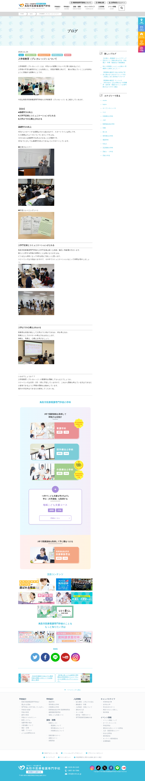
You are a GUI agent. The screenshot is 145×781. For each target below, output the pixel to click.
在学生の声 (106, 704)
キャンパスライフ (108, 699)
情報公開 (101, 2)
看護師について (56, 725)
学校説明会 (106, 725)
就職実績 (52, 740)
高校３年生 (106, 155)
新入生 (105, 132)
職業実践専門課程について (82, 2)
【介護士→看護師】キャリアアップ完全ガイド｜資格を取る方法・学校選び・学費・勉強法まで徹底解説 (114, 60)
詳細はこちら (55, 518)
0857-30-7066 (73, 770)
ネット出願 (79, 712)
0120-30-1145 (73, 767)
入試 (104, 120)
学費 (104, 128)
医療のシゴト (53, 723)
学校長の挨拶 (25, 710)
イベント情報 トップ (110, 720)
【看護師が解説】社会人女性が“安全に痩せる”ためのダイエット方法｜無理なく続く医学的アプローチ (114, 74)
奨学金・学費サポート (83, 715)
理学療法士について (57, 728)
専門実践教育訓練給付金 (84, 717)
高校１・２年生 (108, 151)
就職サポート (53, 738)
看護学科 (67, 55)
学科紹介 (67, 7)
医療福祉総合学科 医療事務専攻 (59, 710)
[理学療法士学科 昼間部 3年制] (54, 459)
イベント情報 (106, 717)
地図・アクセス (26, 730)
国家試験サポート (55, 735)
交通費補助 (106, 741)
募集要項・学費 (81, 704)
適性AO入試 (80, 710)
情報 (112, 7)
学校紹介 (58, 7)
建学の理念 (25, 715)
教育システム (25, 720)
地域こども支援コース (56, 715)
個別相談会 (106, 736)
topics (21, 55)
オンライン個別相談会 (110, 738)
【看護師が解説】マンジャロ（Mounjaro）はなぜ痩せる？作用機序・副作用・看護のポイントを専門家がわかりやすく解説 (115, 84)
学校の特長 (25, 712)
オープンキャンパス (109, 108)
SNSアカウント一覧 (51, 753)
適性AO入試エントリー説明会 (113, 728)
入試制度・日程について (84, 707)
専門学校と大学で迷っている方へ (32, 707)
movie (105, 100)
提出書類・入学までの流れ (85, 702)
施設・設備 (25, 728)
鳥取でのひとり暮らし (110, 710)
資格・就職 (77, 7)
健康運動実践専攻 (55, 712)
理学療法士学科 (57, 55)
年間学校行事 (107, 702)
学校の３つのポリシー (28, 717)
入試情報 (101, 7)
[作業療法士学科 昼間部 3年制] (54, 479)
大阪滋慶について (27, 725)
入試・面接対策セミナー (111, 731)
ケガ (104, 112)
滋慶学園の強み (26, 722)
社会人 (105, 144)
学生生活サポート (109, 707)
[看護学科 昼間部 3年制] (54, 438)
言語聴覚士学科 (108, 147)
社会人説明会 (107, 733)
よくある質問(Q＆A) (28, 733)
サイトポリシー (65, 757)
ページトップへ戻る (74, 690)
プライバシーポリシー (95, 753)
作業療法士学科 (31, 55)
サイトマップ (50, 757)
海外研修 (106, 712)
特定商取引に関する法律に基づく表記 (88, 757)
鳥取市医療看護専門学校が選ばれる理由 (30, 703)
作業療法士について (57, 731)
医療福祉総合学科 (44, 55)
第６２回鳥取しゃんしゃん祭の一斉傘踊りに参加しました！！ (114, 67)
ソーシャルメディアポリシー (72, 753)
